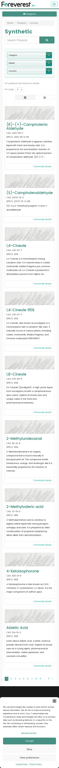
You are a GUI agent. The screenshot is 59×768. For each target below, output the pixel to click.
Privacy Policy (35, 764)
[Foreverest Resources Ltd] (15, 2)
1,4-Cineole (16, 246)
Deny (29, 749)
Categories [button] (30, 13)
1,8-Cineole (16, 374)
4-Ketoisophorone (22, 571)
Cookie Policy (22, 764)
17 (49, 679)
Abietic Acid (17, 628)
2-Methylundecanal (24, 439)
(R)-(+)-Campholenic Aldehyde (27, 126)
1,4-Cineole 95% (20, 310)
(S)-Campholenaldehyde (29, 193)
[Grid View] (25, 97)
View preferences (29, 758)
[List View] (44, 97)
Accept (29, 741)
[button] (54, 700)
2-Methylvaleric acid (24, 507)
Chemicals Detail (42, 167)
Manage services (28, 733)
